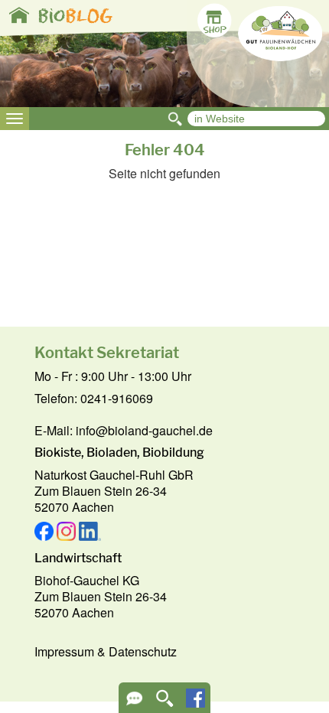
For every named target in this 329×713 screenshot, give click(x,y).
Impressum (64, 651)
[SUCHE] (164, 703)
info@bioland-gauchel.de (144, 430)
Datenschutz (143, 651)
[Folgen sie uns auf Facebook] (195, 702)
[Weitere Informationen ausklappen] (134, 703)
